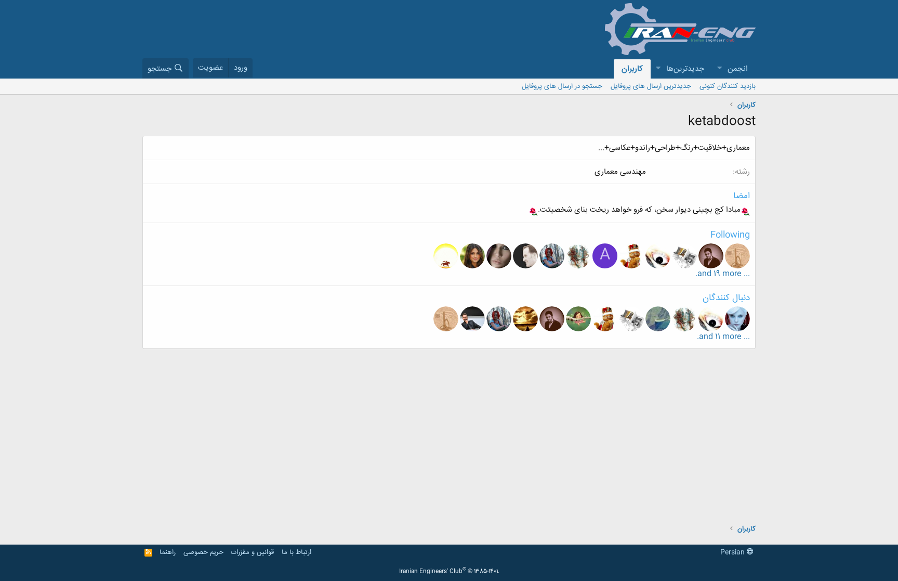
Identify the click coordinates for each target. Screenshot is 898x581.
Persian (733, 552)
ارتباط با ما (296, 552)
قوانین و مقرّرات (252, 552)
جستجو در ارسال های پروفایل (562, 86)
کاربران (632, 68)
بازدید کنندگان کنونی (727, 86)
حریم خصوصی (203, 552)
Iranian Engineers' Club (449, 571)
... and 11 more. (723, 336)
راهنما (168, 552)
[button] (719, 69)
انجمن (738, 68)
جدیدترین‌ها (685, 68)
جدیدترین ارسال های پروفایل (651, 86)
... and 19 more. (722, 273)
